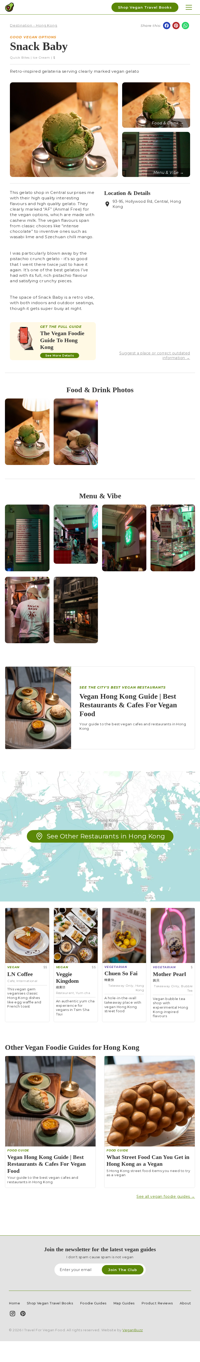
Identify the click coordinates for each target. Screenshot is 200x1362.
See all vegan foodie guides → (165, 1196)
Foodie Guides (93, 1303)
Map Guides (124, 1303)
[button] (189, 7)
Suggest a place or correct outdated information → (154, 355)
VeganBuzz (132, 1330)
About (185, 1303)
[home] (9, 7)
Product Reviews (157, 1303)
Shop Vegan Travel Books (145, 7)
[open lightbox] (27, 431)
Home (14, 1303)
